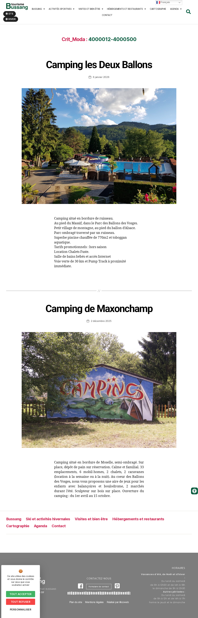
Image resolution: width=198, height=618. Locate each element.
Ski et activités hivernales (48, 519)
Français (165, 2)
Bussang (37, 9)
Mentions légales (94, 602)
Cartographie (158, 9)
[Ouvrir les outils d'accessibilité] (194, 491)
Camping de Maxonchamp (99, 308)
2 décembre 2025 (101, 321)
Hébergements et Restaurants (125, 9)
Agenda (174, 9)
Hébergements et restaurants (138, 519)
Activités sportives (60, 9)
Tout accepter (21, 594)
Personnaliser (20, 609)
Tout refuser (20, 601)
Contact (107, 15)
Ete (10, 13)
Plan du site (75, 602)
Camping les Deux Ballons (99, 65)
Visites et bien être (89, 9)
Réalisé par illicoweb (118, 602)
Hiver (12, 19)
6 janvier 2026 (101, 77)
